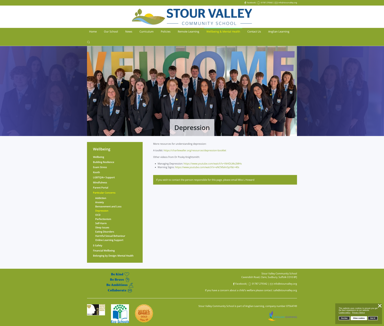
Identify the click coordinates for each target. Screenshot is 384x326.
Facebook (251, 2)
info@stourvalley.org (287, 2)
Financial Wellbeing (104, 250)
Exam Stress (100, 167)
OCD (97, 215)
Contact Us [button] (254, 31)
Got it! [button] (372, 318)
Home (93, 31)
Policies (166, 31)
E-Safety (97, 245)
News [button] (128, 31)
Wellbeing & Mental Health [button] (223, 31)
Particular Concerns (104, 192)
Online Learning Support (109, 240)
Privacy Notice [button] (358, 312)
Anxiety (99, 202)
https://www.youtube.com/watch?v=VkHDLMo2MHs (213, 163)
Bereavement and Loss (108, 206)
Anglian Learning (278, 31)
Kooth (96, 172)
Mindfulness (100, 182)
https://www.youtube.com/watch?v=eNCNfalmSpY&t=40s (207, 167)
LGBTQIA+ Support (104, 177)
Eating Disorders (104, 231)
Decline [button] (344, 318)
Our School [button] (111, 31)
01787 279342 (267, 2)
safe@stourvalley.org (285, 290)
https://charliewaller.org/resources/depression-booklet (195, 150)
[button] (88, 42)
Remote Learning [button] (188, 31)
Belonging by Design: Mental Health (113, 255)
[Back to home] (192, 17)
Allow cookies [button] (359, 318)
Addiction (100, 198)
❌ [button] (380, 306)
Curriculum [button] (147, 31)
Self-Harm (101, 223)
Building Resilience (103, 162)
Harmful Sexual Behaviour (110, 236)
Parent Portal (100, 187)
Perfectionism (103, 219)
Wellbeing (98, 157)
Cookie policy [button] (344, 312)
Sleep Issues (102, 227)
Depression (101, 210)
